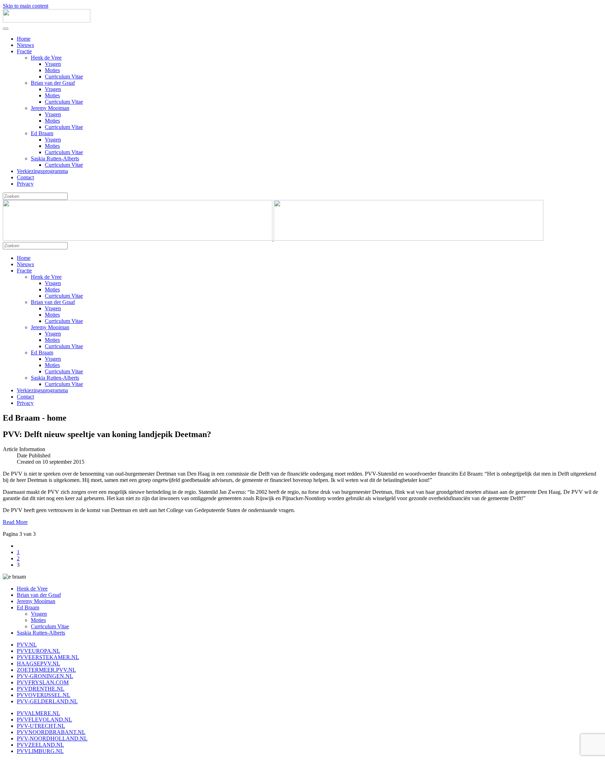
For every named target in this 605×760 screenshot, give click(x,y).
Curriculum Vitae (64, 77)
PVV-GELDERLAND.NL (47, 701)
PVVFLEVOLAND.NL (44, 720)
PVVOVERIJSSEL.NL (43, 695)
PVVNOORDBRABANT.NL (51, 732)
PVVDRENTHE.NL (40, 689)
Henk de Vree (46, 58)
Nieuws (25, 45)
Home (23, 39)
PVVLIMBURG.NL (40, 751)
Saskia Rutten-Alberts (55, 158)
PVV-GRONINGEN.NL (45, 676)
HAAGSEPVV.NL (38, 663)
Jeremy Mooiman (50, 108)
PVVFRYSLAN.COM (43, 682)
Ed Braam (42, 133)
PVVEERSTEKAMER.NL (48, 657)
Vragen (53, 64)
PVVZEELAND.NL (40, 745)
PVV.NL (27, 645)
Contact (25, 177)
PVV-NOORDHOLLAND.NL (52, 738)
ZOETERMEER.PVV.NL (46, 670)
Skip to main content (25, 6)
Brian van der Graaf (53, 83)
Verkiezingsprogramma (42, 171)
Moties (52, 70)
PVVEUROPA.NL (38, 651)
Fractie (24, 51)
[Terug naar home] (46, 20)
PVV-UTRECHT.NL (41, 726)
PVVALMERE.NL (38, 713)
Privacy (25, 184)
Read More (15, 522)
